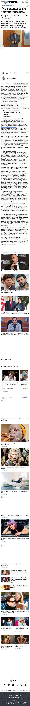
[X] (9, 685)
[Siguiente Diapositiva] (27, 379)
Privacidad (25, 690)
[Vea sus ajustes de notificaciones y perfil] (27, 2)
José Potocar (4, 90)
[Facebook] (4, 685)
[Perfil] (15, 681)
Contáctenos (19, 690)
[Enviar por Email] (15, 73)
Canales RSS (4, 690)
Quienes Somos (11, 690)
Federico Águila (12, 78)
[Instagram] (17, 685)
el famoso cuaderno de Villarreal (14, 126)
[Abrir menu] (2, 2)
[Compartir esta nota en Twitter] (6, 73)
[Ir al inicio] (11, 2)
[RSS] (21, 685)
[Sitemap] (25, 685)
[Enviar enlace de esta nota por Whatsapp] (11, 73)
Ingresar (23, 2)
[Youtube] (13, 685)
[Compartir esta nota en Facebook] (2, 73)
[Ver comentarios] (27, 6)
